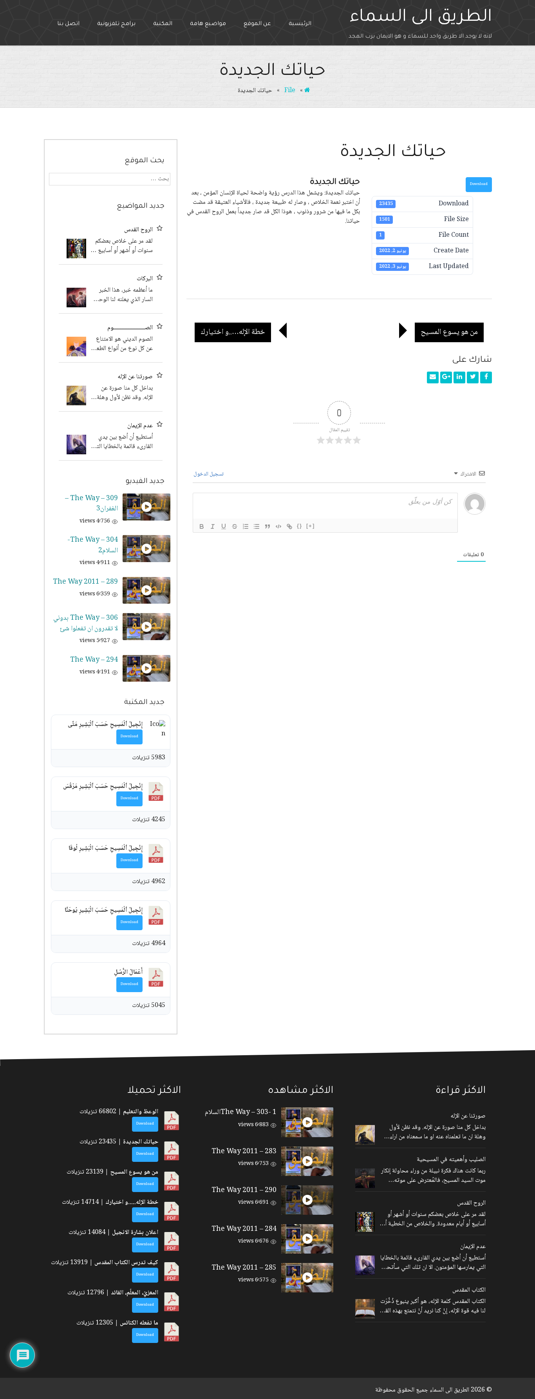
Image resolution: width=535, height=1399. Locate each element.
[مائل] (212, 526)
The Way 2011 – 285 (244, 1268)
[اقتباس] (267, 526)
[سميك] (201, 526)
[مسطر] (223, 526)
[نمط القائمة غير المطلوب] (256, 526)
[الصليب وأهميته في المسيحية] (365, 1178)
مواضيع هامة (208, 24)
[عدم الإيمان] (76, 444)
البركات (145, 279)
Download (479, 184)
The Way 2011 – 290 (244, 1190)
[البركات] (76, 297)
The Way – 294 (94, 660)
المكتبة (162, 24)
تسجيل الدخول (209, 474)
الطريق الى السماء (421, 18)
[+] (310, 526)
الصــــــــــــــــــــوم (130, 328)
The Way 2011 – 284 (244, 1229)
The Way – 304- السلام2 (92, 545)
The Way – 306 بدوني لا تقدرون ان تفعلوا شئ (85, 623)
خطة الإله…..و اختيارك (230, 332)
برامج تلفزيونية (116, 24)
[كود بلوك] (278, 526)
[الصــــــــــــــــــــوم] (76, 346)
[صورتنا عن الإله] (76, 395)
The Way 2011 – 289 (85, 582)
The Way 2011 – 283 (244, 1152)
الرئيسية (300, 24)
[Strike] (234, 526)
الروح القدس (138, 230)
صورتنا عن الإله (135, 377)
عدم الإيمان (140, 426)
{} (299, 526)
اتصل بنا (68, 24)
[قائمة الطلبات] (245, 526)
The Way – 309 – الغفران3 (91, 504)
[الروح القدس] (76, 248)
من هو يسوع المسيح (452, 332)
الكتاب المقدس (469, 1290)
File (289, 90)
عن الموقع (257, 24)
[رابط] (289, 526)
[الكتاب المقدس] (365, 1309)
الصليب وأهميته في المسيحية (451, 1160)
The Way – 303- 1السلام (241, 1112)
